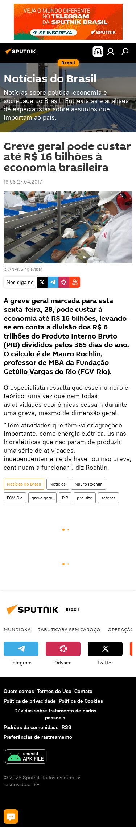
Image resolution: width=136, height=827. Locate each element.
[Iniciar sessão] (110, 51)
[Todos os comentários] (11, 816)
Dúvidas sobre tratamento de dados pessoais (55, 714)
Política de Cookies (81, 701)
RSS (66, 727)
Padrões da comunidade (31, 727)
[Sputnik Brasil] (22, 54)
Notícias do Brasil (24, 484)
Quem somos (19, 691)
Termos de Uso (54, 691)
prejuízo (84, 497)
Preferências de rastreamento (38, 737)
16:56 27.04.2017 (23, 181)
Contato (83, 691)
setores (108, 497)
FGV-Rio (15, 497)
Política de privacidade (30, 701)
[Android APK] (25, 757)
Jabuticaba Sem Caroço (69, 629)
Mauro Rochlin (88, 484)
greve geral (42, 497)
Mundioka (17, 629)
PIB (65, 497)
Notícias (58, 484)
